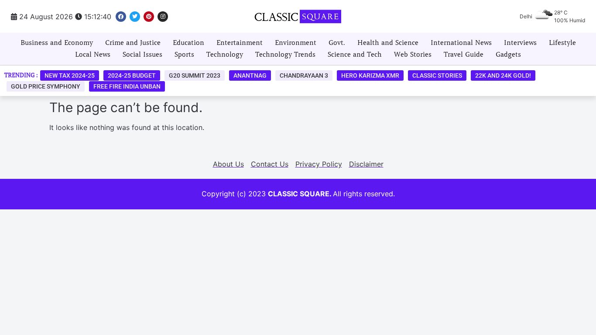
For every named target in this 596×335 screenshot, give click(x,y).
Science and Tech (355, 54)
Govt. (337, 43)
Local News (92, 54)
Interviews (520, 43)
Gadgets (508, 54)
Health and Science (387, 43)
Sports (184, 54)
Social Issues (142, 54)
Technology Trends (285, 54)
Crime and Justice (133, 43)
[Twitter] (135, 16)
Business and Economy (57, 43)
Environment (295, 43)
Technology (224, 54)
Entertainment (239, 43)
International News (461, 43)
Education (188, 43)
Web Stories (413, 54)
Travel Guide (463, 54)
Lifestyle (562, 43)
